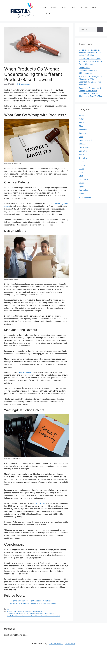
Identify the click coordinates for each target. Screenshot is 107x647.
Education (83, 151)
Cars (94, 7)
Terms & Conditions (56, 644)
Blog (81, 126)
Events (82, 154)
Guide (81, 162)
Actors (74, 7)
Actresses (84, 7)
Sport (81, 186)
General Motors (24, 372)
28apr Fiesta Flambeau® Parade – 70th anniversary (88, 70)
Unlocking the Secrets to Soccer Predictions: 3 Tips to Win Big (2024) (90, 52)
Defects (9, 611)
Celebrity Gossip (86, 140)
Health (15, 611)
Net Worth (83, 179)
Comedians (84, 147)
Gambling (53, 7)
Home (44, 7)
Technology (84, 190)
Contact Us (46, 13)
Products (38, 611)
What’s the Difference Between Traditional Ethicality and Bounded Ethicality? (33, 616)
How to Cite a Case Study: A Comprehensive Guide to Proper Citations (90, 61)
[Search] (100, 29)
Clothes (82, 144)
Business (83, 130)
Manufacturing (30, 611)
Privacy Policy (70, 644)
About (81, 115)
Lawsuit (21, 611)
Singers (64, 7)
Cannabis (83, 133)
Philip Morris (39, 503)
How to (82, 172)
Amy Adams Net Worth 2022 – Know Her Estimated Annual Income (30, 613)
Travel (81, 193)
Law (8, 609)
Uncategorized (85, 197)
